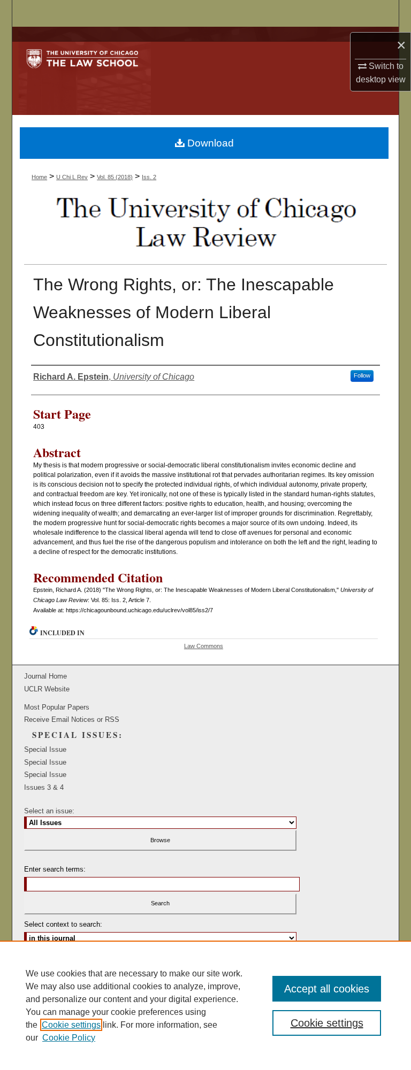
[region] (205, 1005)
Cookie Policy (68, 1037)
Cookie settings (71, 1024)
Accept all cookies (326, 989)
